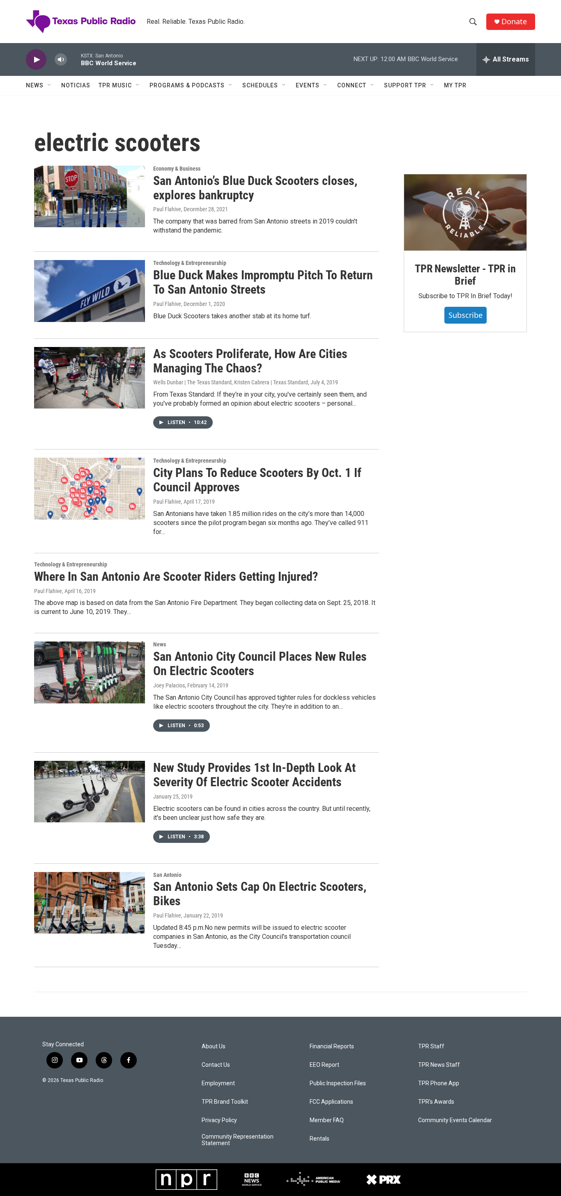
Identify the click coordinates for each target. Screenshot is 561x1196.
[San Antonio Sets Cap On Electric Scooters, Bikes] (89, 903)
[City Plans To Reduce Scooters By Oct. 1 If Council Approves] (89, 488)
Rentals (319, 1139)
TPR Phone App (438, 1083)
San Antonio (167, 875)
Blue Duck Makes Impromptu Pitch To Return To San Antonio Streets (263, 282)
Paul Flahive (167, 209)
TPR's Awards (436, 1102)
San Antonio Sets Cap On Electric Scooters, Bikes (259, 893)
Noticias (75, 85)
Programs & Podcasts (187, 85)
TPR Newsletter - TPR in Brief (465, 274)
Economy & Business (176, 168)
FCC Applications (331, 1102)
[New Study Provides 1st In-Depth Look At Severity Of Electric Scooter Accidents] (89, 791)
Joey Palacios (169, 685)
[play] (36, 59)
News (35, 85)
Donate (514, 21)
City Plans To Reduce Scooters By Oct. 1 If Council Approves (257, 480)
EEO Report (324, 1065)
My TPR (455, 85)
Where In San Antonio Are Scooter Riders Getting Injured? (176, 576)
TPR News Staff (439, 1065)
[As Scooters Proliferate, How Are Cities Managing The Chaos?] (89, 378)
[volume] (61, 59)
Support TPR (405, 85)
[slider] (74, 59)
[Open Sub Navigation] (49, 85)
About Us (213, 1046)
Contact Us (216, 1065)
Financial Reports (332, 1046)
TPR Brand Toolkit (225, 1102)
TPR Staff (431, 1046)
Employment (218, 1083)
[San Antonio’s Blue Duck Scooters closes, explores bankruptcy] (89, 196)
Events (308, 85)
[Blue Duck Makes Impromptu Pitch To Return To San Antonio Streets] (89, 291)
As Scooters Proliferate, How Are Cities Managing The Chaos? (250, 361)
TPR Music (115, 85)
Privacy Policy (219, 1120)
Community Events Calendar (455, 1120)
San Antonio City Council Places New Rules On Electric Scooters (260, 663)
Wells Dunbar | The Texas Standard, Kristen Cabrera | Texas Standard (230, 382)
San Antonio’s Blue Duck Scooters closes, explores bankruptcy (255, 187)
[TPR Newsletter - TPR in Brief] (465, 212)
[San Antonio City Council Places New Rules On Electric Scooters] (89, 672)
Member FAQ (327, 1120)
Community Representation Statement (238, 1140)
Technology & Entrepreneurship (189, 263)
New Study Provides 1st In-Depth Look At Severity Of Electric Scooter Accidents (254, 774)
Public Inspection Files (338, 1083)
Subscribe (465, 315)
